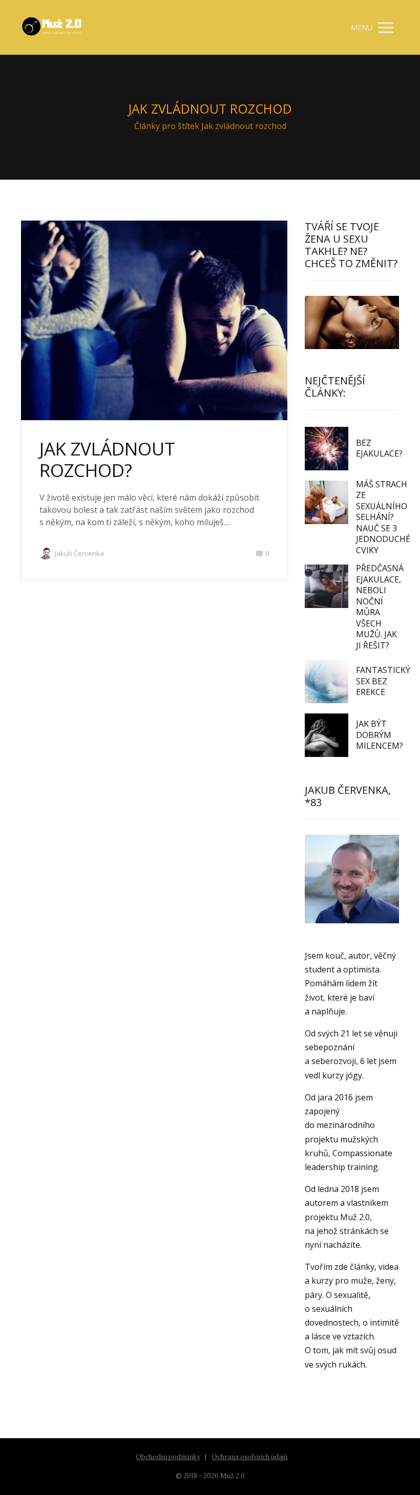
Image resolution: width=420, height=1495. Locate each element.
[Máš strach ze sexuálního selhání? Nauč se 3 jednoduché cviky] (326, 502)
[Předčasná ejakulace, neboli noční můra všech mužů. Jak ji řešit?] (326, 586)
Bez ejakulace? (379, 448)
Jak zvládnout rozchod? (107, 459)
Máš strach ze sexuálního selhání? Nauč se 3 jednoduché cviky (383, 517)
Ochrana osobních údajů (250, 1457)
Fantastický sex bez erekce (383, 681)
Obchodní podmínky (168, 1457)
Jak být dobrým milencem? (379, 734)
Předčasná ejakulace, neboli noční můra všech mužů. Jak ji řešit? (380, 606)
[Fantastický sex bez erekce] (326, 681)
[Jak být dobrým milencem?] (326, 735)
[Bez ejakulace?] (326, 448)
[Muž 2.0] (51, 27)
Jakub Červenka (79, 553)
